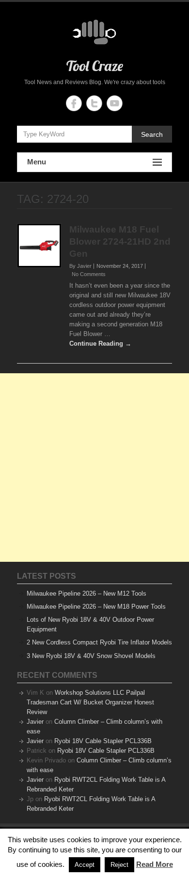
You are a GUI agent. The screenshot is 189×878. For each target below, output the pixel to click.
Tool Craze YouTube (115, 103)
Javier (35, 721)
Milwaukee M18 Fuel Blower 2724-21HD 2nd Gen (120, 241)
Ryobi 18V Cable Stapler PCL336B (103, 741)
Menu (36, 162)
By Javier (80, 266)
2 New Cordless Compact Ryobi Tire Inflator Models (99, 642)
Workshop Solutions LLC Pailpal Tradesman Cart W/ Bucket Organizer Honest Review (90, 702)
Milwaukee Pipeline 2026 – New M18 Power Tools (96, 606)
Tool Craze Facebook (74, 103)
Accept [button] (84, 864)
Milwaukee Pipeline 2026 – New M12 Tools (86, 593)
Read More (154, 864)
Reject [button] (119, 864)
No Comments (89, 274)
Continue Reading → (100, 343)
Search (152, 134)
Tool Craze (94, 66)
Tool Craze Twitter (94, 103)
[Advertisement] (94, 467)
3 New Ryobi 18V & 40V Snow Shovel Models (91, 655)
